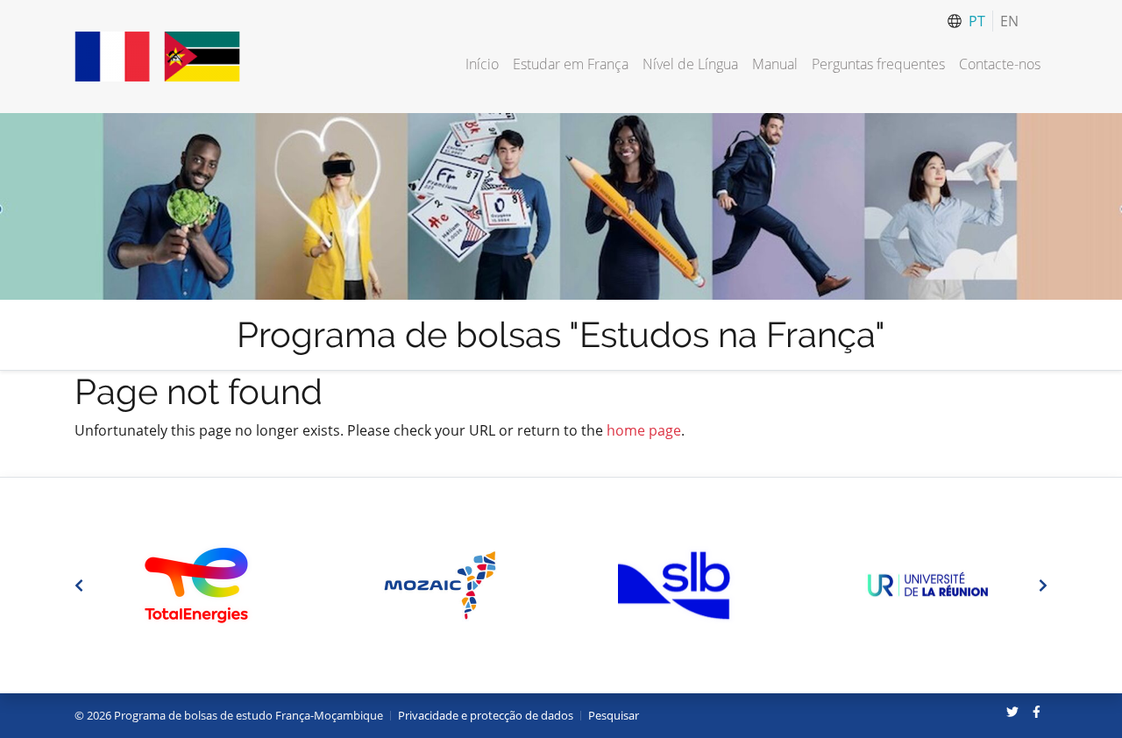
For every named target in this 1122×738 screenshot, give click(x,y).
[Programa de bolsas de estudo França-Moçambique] (157, 56)
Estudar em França (570, 64)
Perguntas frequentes (878, 64)
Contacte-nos (999, 64)
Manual (775, 64)
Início (482, 64)
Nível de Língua (690, 64)
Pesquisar (613, 715)
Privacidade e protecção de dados (485, 715)
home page (644, 430)
